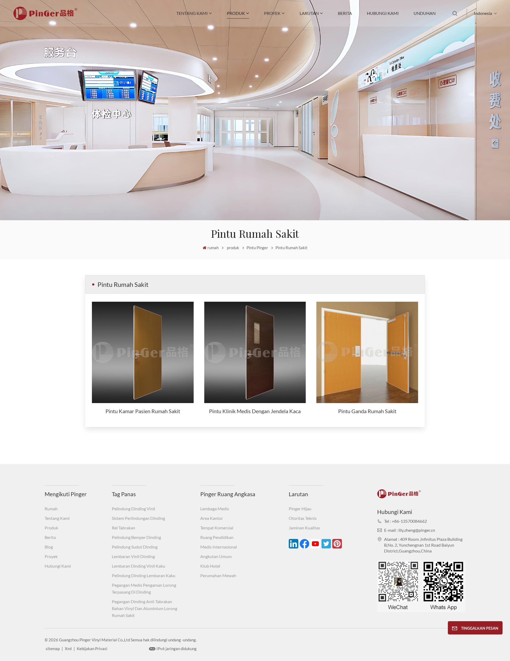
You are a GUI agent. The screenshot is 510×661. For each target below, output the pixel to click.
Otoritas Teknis (303, 518)
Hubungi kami (383, 13)
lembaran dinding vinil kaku (138, 565)
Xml (68, 648)
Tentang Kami (192, 13)
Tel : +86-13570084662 (405, 521)
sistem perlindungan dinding (138, 518)
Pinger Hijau (300, 508)
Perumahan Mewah (218, 575)
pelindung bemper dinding (136, 537)
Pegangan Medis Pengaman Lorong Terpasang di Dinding (144, 588)
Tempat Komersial (216, 527)
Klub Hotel (210, 565)
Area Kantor (211, 518)
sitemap (53, 648)
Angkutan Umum (216, 556)
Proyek (272, 13)
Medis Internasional (218, 546)
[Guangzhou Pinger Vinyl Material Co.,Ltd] (45, 18)
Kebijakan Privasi (92, 648)
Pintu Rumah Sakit (291, 247)
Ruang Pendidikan (216, 537)
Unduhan (425, 13)
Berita (345, 13)
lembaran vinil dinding (133, 556)
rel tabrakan (123, 527)
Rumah (51, 508)
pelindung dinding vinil (133, 508)
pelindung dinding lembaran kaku (143, 575)
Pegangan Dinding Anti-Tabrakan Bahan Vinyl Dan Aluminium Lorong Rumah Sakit (144, 608)
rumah (213, 247)
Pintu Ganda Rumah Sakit (367, 411)
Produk (51, 527)
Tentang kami (57, 518)
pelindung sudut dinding (135, 546)
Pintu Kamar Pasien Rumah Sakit (142, 411)
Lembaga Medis (214, 508)
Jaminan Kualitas (304, 527)
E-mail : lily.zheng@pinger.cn (409, 530)
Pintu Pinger (257, 247)
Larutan (309, 13)
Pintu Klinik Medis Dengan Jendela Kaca (255, 411)
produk (236, 13)
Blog (49, 546)
